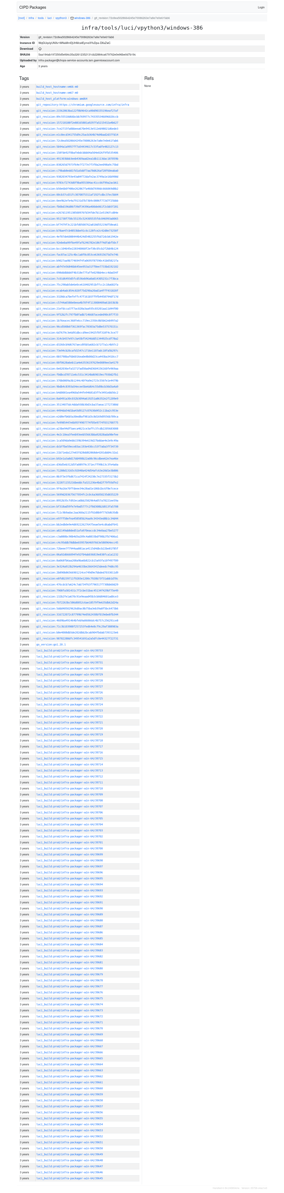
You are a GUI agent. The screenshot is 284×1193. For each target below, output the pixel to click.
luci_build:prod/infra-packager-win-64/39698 (69, 860)
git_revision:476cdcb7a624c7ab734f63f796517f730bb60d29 (77, 584)
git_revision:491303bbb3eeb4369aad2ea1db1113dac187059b (77, 158)
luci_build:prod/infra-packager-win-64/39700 (69, 848)
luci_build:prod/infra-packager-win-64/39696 (69, 872)
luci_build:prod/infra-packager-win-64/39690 (69, 908)
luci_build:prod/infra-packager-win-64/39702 (69, 836)
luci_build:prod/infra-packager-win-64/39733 (69, 650)
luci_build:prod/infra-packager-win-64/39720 (69, 728)
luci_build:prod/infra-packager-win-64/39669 (69, 1034)
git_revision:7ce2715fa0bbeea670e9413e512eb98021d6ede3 (77, 128)
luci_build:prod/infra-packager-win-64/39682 (69, 956)
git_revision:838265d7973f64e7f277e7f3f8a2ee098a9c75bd (77, 164)
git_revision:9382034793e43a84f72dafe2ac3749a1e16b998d (77, 176)
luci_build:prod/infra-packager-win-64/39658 (69, 1100)
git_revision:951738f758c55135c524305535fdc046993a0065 (77, 218)
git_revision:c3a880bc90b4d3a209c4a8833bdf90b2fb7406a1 (77, 536)
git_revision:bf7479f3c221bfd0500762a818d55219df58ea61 (77, 224)
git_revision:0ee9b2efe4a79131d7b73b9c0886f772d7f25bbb (77, 200)
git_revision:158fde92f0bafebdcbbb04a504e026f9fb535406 (77, 152)
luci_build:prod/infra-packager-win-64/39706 (69, 812)
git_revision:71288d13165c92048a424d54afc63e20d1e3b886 (77, 470)
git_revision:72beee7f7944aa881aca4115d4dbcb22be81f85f (77, 548)
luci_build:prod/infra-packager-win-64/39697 (69, 866)
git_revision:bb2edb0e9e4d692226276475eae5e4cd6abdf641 (77, 524)
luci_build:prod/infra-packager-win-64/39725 (69, 698)
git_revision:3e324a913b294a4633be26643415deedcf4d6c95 (77, 566)
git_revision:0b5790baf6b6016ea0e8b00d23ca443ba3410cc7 (77, 356)
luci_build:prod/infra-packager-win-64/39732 (69, 656)
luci (50, 18)
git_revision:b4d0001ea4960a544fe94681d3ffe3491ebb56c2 (77, 392)
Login (261, 7)
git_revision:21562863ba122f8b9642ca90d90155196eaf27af (77, 110)
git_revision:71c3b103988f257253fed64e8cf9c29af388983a (77, 626)
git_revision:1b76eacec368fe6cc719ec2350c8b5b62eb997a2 (77, 320)
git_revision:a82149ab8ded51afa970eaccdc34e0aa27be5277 (77, 530)
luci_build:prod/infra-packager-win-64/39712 (69, 776)
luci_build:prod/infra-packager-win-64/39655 (69, 1118)
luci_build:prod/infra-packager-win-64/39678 (69, 980)
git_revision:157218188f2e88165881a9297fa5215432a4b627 (77, 122)
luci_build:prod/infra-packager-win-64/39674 (69, 1004)
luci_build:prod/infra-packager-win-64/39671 (69, 1022)
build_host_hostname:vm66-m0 (57, 86)
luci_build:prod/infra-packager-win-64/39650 (69, 1148)
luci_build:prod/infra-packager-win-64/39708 (69, 800)
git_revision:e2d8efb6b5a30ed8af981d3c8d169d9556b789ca (77, 416)
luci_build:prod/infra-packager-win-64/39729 (69, 674)
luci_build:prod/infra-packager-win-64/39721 (69, 722)
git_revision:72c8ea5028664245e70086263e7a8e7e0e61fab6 (77, 140)
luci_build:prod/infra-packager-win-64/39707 (69, 806)
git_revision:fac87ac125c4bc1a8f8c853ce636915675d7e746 (77, 254)
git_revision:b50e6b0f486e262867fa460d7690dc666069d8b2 (77, 188)
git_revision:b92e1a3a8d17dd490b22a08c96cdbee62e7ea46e (77, 458)
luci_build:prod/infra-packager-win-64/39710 (69, 788)
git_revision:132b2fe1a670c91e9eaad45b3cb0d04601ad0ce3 (77, 596)
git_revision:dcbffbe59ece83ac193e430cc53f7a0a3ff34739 (77, 446)
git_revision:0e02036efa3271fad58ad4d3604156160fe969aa (77, 368)
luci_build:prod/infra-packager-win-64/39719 (69, 734)
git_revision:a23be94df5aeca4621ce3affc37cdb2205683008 (77, 428)
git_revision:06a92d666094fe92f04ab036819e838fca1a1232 (77, 554)
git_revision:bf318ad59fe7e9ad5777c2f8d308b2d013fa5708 (77, 506)
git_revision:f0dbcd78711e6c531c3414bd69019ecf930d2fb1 (77, 374)
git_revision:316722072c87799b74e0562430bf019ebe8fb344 (77, 614)
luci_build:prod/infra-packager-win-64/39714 (69, 764)
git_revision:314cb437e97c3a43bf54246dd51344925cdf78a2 (77, 338)
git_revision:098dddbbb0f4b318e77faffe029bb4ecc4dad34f (77, 272)
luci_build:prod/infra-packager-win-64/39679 (69, 974)
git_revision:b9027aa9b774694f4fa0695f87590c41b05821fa (77, 260)
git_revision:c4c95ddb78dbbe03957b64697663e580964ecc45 (77, 542)
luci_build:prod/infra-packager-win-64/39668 (69, 1040)
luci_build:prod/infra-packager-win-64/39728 (69, 680)
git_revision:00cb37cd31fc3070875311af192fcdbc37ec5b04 (77, 194)
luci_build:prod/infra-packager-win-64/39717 (69, 746)
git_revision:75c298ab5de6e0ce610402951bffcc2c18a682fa (77, 284)
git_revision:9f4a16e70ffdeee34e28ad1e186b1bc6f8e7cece (77, 488)
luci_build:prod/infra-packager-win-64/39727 (69, 686)
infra (31, 18)
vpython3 (61, 18)
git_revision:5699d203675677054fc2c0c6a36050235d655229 (77, 494)
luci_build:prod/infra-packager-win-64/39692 (69, 896)
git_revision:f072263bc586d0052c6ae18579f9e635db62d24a (77, 602)
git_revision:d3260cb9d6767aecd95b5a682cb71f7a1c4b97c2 (77, 344)
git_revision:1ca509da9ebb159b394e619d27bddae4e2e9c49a (77, 440)
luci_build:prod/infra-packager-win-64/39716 (69, 752)
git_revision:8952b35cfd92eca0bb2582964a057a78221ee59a (77, 500)
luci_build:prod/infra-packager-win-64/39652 (69, 1136)
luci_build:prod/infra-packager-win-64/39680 (69, 968)
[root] (21, 18)
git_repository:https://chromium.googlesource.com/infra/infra (82, 104)
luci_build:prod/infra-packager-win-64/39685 (69, 938)
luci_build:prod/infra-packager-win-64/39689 (69, 914)
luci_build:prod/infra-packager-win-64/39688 (69, 920)
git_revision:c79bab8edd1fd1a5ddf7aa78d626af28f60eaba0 (77, 170)
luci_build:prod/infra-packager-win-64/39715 (69, 758)
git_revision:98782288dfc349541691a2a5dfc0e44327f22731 (77, 638)
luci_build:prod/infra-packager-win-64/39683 (69, 950)
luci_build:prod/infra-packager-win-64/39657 (69, 1106)
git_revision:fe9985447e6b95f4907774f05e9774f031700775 (77, 422)
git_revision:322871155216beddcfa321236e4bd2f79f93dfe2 (77, 482)
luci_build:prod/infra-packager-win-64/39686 (69, 932)
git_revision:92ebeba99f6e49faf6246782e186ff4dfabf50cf (77, 242)
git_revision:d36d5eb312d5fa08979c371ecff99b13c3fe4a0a (77, 464)
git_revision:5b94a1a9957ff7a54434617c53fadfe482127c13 (77, 146)
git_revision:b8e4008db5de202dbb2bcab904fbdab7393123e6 (77, 632)
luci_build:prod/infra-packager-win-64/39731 (69, 662)
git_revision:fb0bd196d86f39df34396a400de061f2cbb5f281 (77, 206)
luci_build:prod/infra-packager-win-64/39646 (69, 1172)
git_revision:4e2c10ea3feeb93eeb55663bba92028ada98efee (77, 434)
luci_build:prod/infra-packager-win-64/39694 (69, 884)
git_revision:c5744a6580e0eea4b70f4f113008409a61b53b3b (77, 302)
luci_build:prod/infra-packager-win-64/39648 (69, 1160)
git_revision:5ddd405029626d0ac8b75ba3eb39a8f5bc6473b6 (77, 608)
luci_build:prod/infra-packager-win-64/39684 (69, 944)
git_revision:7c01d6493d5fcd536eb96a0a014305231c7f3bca (77, 278)
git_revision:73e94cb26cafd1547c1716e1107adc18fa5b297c (77, 350)
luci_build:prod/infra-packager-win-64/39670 (69, 1028)
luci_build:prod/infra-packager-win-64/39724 (69, 704)
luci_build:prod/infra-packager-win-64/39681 (69, 962)
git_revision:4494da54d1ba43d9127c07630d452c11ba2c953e (77, 410)
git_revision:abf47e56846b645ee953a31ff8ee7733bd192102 (77, 266)
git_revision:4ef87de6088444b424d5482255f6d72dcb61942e (77, 236)
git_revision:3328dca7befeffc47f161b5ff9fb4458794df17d (77, 296)
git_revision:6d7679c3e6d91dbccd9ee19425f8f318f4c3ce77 (77, 332)
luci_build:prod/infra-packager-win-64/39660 (69, 1088)
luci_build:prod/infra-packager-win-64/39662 (69, 1076)
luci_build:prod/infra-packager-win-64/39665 (69, 1058)
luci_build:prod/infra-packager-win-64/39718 (69, 740)
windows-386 (82, 18)
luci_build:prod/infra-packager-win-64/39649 (69, 1154)
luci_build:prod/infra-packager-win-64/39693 (69, 890)
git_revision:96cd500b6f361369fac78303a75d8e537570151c (77, 326)
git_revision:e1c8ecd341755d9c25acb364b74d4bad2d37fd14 (77, 134)
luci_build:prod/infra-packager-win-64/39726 (69, 692)
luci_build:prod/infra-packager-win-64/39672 (69, 1016)
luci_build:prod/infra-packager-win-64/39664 (69, 1064)
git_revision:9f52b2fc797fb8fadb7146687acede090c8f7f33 (77, 314)
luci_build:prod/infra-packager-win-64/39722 (69, 716)
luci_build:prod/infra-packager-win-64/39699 (69, 854)
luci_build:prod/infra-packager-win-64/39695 (69, 878)
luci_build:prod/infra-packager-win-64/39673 (69, 1010)
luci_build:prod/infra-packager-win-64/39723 (69, 710)
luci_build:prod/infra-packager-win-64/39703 (69, 830)
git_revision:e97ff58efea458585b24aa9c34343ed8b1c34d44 (77, 518)
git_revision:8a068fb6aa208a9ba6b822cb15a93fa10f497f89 (77, 560)
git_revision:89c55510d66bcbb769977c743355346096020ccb (77, 116)
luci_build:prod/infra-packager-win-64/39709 (69, 794)
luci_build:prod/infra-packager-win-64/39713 (69, 770)
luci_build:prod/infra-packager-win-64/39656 (69, 1112)
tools (41, 18)
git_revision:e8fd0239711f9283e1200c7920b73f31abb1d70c (77, 578)
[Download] (40, 48)
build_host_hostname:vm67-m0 (57, 92)
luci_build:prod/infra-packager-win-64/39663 (69, 1070)
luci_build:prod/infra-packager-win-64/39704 (69, 824)
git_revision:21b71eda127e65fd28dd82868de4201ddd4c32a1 (77, 452)
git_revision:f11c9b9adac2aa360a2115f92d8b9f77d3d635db (77, 512)
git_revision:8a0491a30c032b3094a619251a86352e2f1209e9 (77, 398)
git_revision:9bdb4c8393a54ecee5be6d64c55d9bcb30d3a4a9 (77, 386)
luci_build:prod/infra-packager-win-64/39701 (69, 842)
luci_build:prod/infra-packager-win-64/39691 (69, 902)
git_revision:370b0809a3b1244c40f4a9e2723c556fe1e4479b (77, 380)
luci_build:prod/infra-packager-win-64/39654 (69, 1124)
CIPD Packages (32, 7)
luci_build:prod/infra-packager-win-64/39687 (69, 926)
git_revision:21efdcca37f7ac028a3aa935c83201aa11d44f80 (77, 308)
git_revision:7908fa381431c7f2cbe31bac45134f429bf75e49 (77, 590)
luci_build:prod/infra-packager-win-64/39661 (69, 1082)
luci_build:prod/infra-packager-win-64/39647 (69, 1166)
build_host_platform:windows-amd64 (61, 98)
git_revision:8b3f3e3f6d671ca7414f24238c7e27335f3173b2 (77, 476)
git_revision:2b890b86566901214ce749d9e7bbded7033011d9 (77, 572)
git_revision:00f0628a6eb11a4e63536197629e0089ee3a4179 (77, 362)
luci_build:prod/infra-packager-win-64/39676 (69, 992)
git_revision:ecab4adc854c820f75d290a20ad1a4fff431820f (77, 290)
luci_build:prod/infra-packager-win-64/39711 (69, 782)
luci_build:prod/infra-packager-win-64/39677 (69, 986)
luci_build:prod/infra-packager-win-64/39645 (69, 1178)
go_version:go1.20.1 (51, 644)
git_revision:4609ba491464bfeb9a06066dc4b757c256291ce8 (77, 620)
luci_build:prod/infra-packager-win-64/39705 (69, 818)
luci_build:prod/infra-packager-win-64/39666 (69, 1052)
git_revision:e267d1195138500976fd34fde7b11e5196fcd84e (77, 212)
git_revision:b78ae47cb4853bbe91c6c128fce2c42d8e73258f (77, 230)
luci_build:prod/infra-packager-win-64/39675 (69, 998)
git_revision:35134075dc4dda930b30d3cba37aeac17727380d (77, 404)
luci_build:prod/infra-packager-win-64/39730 (69, 668)
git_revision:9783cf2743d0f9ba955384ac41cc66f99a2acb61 (77, 182)
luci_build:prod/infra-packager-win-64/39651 (69, 1142)
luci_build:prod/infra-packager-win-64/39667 (69, 1046)
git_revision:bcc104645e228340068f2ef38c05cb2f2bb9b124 (77, 248)
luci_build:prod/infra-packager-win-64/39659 (69, 1094)
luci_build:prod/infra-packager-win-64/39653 (69, 1130)
